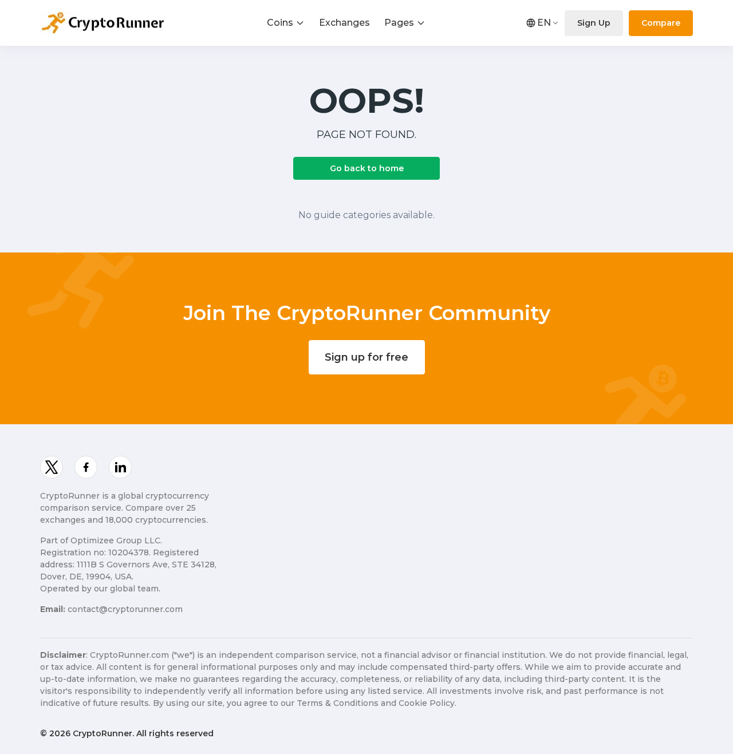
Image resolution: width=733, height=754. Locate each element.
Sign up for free (366, 357)
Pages (399, 22)
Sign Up (593, 23)
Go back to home (367, 168)
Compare (660, 23)
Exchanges (344, 22)
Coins (280, 22)
